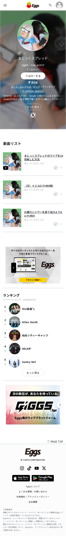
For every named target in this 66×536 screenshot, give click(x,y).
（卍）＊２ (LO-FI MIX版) (38, 185)
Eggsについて (33, 486)
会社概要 (33, 501)
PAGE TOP (57, 441)
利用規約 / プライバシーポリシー (33, 496)
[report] (25, 53)
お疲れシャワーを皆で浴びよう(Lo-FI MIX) (43, 213)
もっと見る (33, 107)
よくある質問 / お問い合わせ (33, 491)
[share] (19, 53)
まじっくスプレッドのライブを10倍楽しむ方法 (43, 157)
